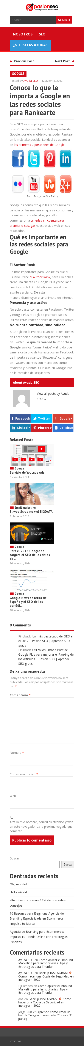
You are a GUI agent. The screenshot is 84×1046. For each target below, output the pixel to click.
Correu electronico (24, 774)
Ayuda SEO (30, 81)
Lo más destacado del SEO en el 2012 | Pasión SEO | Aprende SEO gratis (46, 640)
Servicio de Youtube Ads (27, 472)
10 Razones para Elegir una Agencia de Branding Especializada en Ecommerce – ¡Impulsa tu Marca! (38, 918)
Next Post (62, 61)
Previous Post (24, 61)
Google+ (65, 418)
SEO (42, 34)
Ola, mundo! (18, 884)
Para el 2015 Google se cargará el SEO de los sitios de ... (30, 555)
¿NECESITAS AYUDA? (30, 45)
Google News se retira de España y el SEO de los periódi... (28, 602)
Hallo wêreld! (19, 892)
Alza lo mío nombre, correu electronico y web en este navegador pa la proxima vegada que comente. (41, 826)
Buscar (14, 858)
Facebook (22, 418)
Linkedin (23, 428)
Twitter (44, 418)
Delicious (66, 428)
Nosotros (23, 34)
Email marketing (25, 507)
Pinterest (45, 428)
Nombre (17, 753)
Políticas (15, 1041)
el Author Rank (40, 277)
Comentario (20, 695)
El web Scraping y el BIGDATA (31, 511)
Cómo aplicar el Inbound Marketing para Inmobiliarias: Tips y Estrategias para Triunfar (45, 963)
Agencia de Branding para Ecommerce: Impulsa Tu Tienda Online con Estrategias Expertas (39, 936)
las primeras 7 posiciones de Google (39, 145)
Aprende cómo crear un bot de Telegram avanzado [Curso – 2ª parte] (45, 1015)
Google (18, 74)
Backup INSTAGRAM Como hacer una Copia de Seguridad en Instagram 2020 (46, 976)
